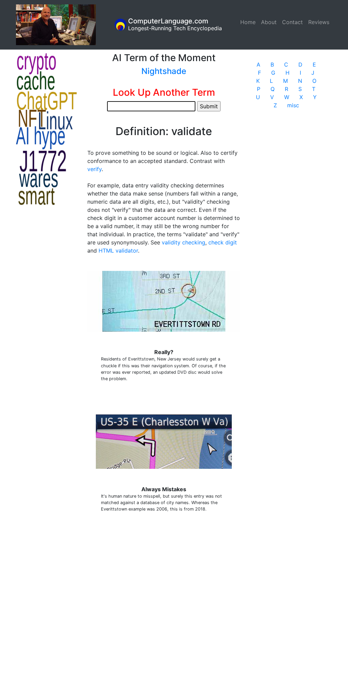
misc (293, 105)
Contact (292, 22)
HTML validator (118, 250)
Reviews (318, 22)
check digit (222, 242)
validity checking (183, 242)
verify (94, 169)
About (269, 22)
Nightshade (163, 71)
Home (249, 22)
